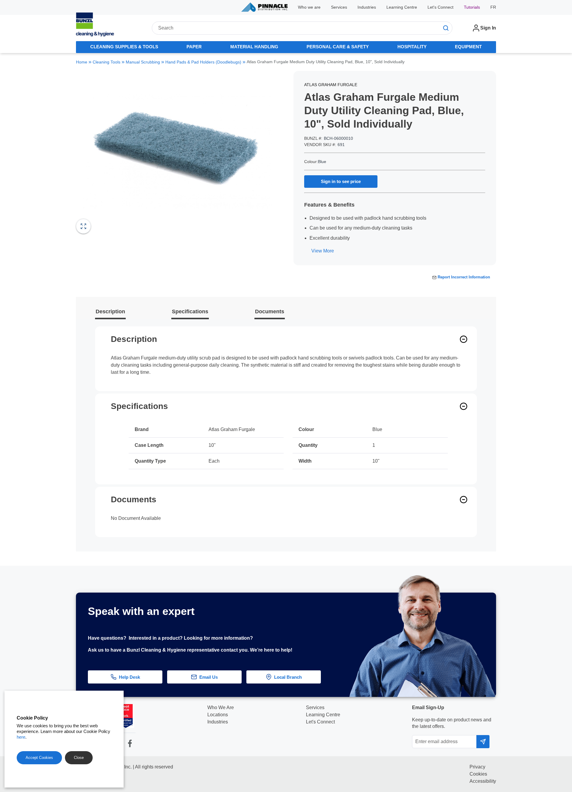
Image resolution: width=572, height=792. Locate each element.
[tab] (124, 47)
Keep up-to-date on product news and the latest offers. (451, 723)
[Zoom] (83, 226)
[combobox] (302, 28)
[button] (558, 625)
